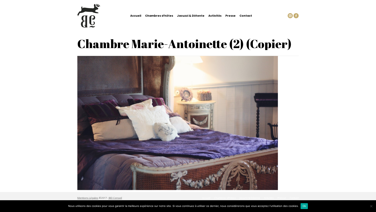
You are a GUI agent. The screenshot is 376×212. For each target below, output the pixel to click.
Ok (304, 205)
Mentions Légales (87, 198)
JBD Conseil (115, 198)
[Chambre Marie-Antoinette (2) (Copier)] (188, 123)
